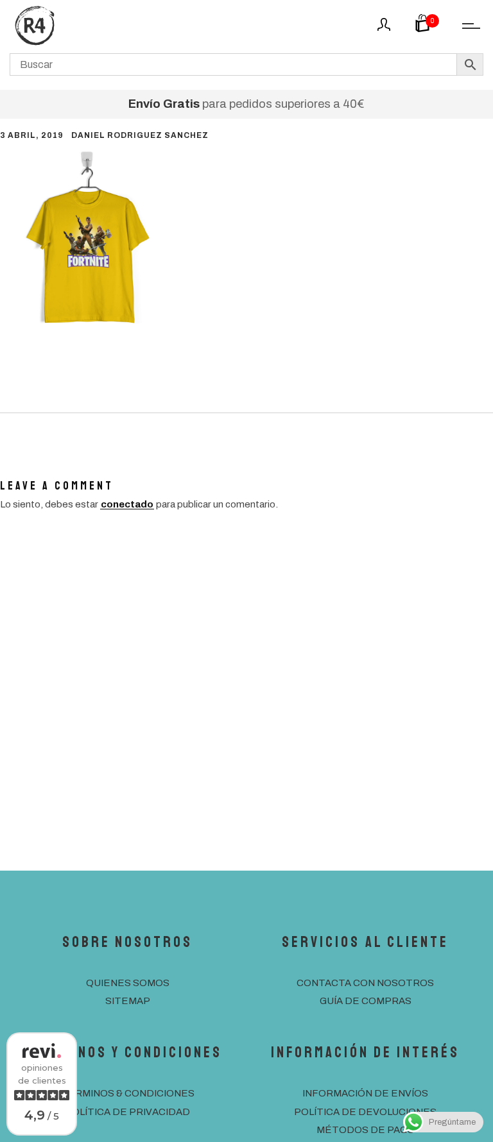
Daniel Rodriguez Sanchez (140, 135)
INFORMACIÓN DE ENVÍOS (365, 1093)
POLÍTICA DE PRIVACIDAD (127, 1112)
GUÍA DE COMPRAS (365, 1001)
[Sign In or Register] (384, 29)
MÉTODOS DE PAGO (365, 1130)
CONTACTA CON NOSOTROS (365, 983)
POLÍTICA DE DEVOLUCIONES (365, 1112)
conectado (127, 504)
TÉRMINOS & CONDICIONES (128, 1093)
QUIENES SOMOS (127, 983)
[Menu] (467, 27)
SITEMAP (127, 1001)
